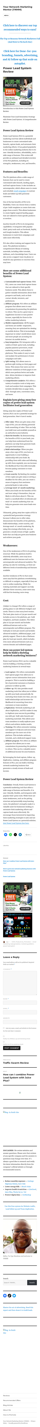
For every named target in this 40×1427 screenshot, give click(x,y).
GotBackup (27, 1195)
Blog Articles (8, 1405)
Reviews (6, 1396)
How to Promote (9, 1415)
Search (5, 1279)
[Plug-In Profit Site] (20, 91)
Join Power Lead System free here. (16, 823)
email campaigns (20, 191)
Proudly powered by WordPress (18, 1423)
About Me (7, 1410)
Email (6, 1008)
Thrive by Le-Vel (19, 1192)
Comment (7, 969)
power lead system (9, 946)
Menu (6, 15)
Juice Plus (8, 1192)
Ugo (7, 942)
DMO (13, 942)
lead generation (15, 944)
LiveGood (32, 1189)
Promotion (27, 942)
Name (6, 999)
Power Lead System (9, 876)
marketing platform (27, 944)
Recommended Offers (11, 1400)
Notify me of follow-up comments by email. (16, 1038)
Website (6, 1018)
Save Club (21, 1184)
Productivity (19, 942)
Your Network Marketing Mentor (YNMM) (17, 8)
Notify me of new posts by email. (13, 1044)
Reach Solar (26, 1187)
